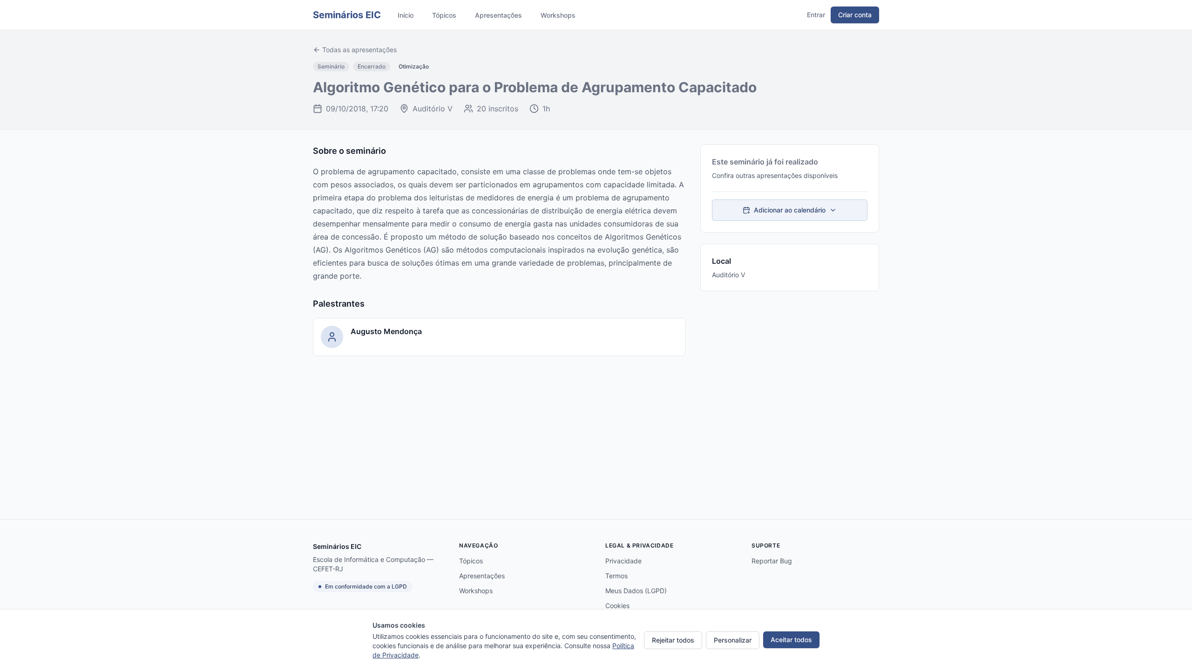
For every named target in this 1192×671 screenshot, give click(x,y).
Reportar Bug (772, 561)
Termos (616, 576)
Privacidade (623, 561)
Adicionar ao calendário (790, 210)
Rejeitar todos (673, 640)
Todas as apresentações (359, 50)
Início (405, 15)
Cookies (617, 605)
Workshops (558, 15)
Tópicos (444, 15)
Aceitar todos (791, 640)
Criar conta (855, 15)
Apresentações (498, 15)
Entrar (816, 15)
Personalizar (733, 640)
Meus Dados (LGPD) (636, 591)
